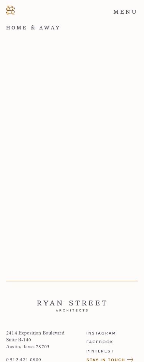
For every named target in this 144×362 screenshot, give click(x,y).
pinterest (100, 351)
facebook (100, 341)
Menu (125, 11)
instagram (101, 333)
